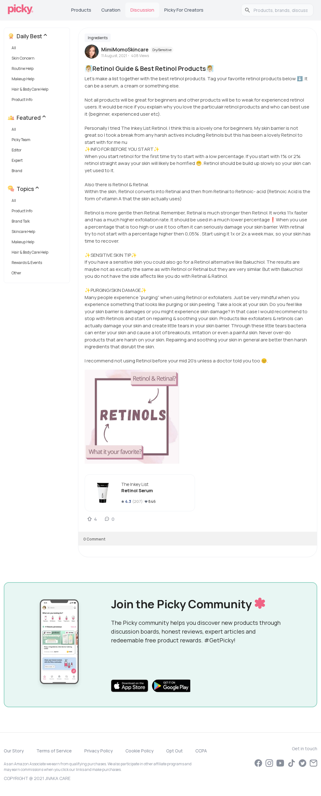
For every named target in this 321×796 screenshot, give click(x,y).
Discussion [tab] (142, 10)
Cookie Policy (139, 751)
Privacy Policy (98, 751)
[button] (38, 49)
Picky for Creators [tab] (183, 10)
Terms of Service (54, 751)
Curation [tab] (110, 10)
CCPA (201, 751)
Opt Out (174, 751)
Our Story (14, 751)
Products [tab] (81, 10)
